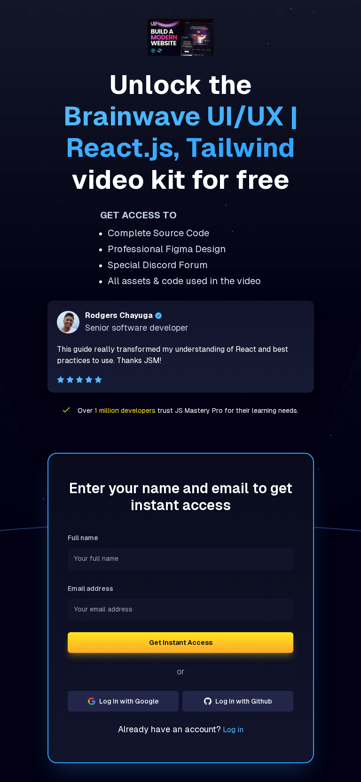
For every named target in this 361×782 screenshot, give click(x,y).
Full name (83, 538)
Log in (233, 729)
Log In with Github (243, 701)
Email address (90, 588)
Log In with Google (129, 701)
